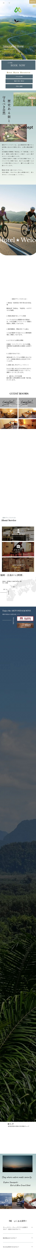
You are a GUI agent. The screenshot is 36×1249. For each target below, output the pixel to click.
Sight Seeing (13, 620)
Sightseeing (6, 1203)
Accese (18, 1203)
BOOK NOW (18, 65)
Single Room (18, 489)
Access (8, 593)
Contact (30, 1203)
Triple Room (18, 425)
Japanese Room (19, 511)
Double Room (18, 468)
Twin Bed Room (18, 448)
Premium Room (18, 405)
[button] (33, 57)
